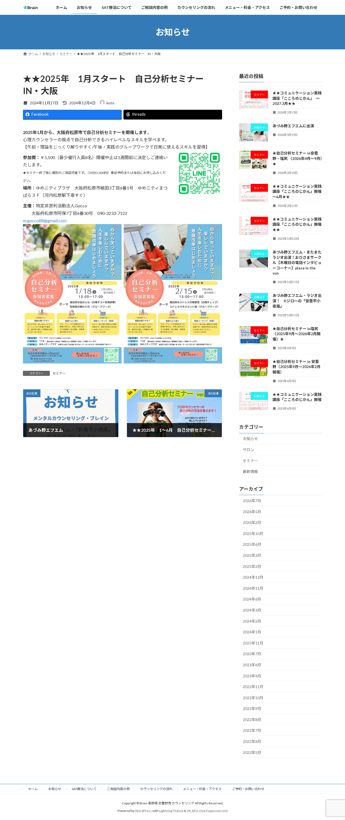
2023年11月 (253, 643)
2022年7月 (252, 730)
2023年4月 (252, 676)
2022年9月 (252, 708)
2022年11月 (253, 686)
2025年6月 (252, 544)
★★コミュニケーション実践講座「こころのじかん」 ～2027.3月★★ (297, 98)
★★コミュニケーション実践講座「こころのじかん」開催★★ (297, 224)
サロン (248, 449)
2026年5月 (252, 511)
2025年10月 (253, 533)
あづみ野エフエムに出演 (293, 125)
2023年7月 (252, 653)
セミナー (59, 373)
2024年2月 (252, 621)
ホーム (33, 789)
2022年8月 (252, 719)
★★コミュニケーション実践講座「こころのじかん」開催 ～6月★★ (298, 191)
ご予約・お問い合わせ (248, 789)
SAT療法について (84, 789)
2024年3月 (252, 610)
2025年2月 (252, 566)
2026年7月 (252, 500)
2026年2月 (252, 522)
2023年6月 (252, 665)
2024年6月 (252, 599)
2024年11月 (253, 588)
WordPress (143, 811)
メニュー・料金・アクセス (202, 789)
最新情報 (250, 471)
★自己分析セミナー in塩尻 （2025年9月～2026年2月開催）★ (296, 333)
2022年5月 (252, 752)
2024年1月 (252, 632)
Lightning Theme (171, 811)
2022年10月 (253, 697)
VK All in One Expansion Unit (207, 811)
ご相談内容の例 (118, 789)
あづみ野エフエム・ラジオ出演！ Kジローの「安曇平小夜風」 (297, 300)
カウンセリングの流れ (156, 789)
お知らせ (250, 438)
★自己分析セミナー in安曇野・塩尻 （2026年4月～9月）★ (297, 158)
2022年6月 (252, 741)
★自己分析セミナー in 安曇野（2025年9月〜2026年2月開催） (296, 366)
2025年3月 (252, 555)
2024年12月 (253, 577)
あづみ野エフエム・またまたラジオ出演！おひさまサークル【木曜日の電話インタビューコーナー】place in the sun (297, 262)
